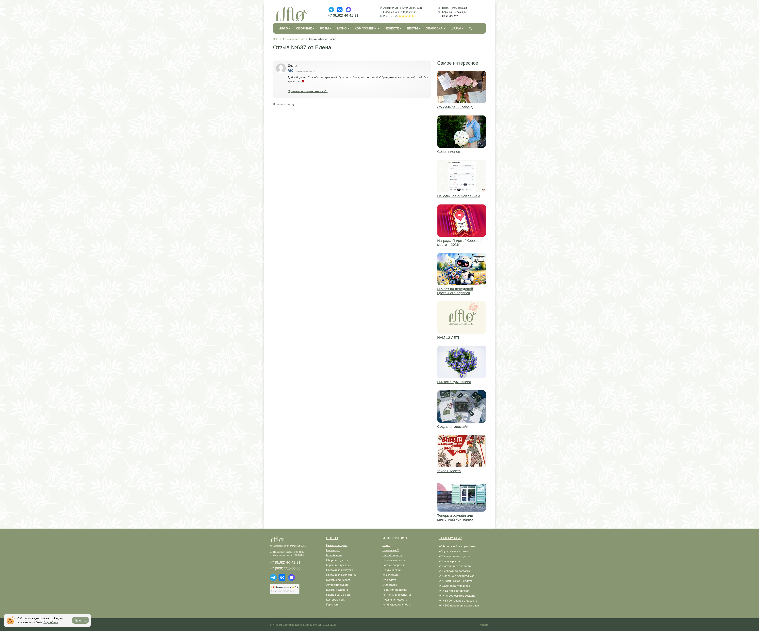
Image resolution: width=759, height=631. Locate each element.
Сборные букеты (337, 560)
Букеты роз (333, 550)
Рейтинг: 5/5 (398, 16)
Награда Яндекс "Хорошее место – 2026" (459, 243)
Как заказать (390, 574)
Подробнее (50, 622)
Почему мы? (390, 550)
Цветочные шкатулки (339, 569)
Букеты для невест (338, 579)
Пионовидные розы (338, 594)
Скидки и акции (392, 569)
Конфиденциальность (396, 604)
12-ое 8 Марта (449, 471)
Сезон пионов (448, 152)
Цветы (332, 538)
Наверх (484, 624)
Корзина (447, 11)
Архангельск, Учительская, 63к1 (402, 7)
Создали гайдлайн (452, 427)
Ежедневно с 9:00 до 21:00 (399, 11)
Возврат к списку (284, 104)
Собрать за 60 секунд (455, 107)
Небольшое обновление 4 (458, 196)
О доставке (389, 584)
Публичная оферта (394, 599)
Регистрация (459, 7)
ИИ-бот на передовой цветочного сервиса (455, 291)
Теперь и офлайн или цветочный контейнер (455, 517)
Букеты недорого (337, 589)
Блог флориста (392, 555)
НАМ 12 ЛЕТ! (448, 338)
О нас (386, 545)
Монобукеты (334, 555)
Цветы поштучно (336, 545)
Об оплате (389, 579)
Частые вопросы (393, 565)
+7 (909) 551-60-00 (285, 568)
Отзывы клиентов (393, 560)
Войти (445, 7)
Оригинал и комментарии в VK (308, 91)
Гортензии (332, 604)
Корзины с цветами (338, 565)
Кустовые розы (335, 599)
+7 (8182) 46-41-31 (343, 15)
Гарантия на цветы (394, 589)
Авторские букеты (337, 584)
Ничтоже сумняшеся (454, 382)
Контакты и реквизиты (396, 594)
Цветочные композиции (341, 574)
